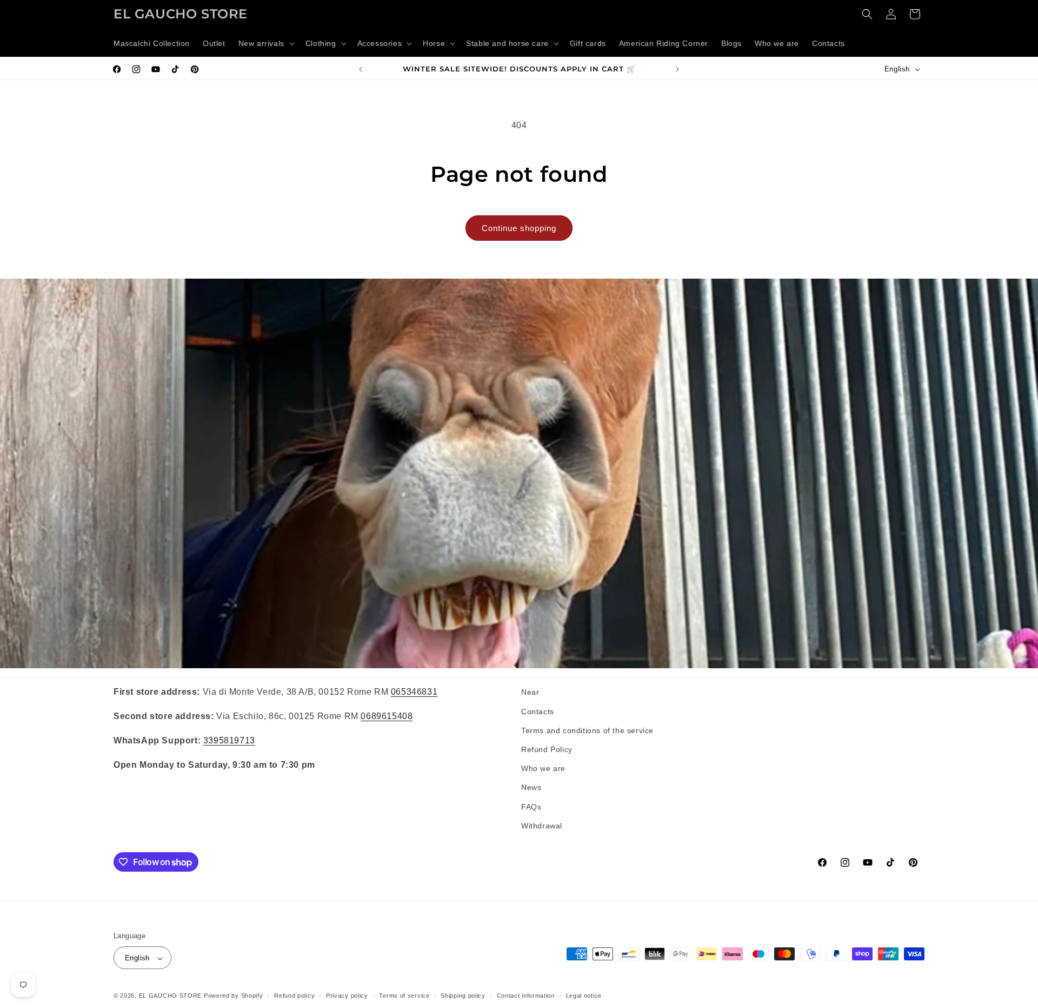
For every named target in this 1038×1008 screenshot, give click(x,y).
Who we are (543, 767)
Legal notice (584, 995)
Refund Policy (547, 749)
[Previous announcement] (360, 69)
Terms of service (404, 995)
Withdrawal (541, 825)
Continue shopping (519, 228)
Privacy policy (347, 995)
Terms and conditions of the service (587, 730)
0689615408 (386, 715)
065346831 (414, 691)
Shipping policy (463, 995)
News (531, 787)
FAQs (531, 806)
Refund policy (294, 995)
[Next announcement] (677, 69)
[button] (265, 43)
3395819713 (229, 740)
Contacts (537, 711)
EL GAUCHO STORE (170, 996)
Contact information (526, 995)
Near (530, 692)
